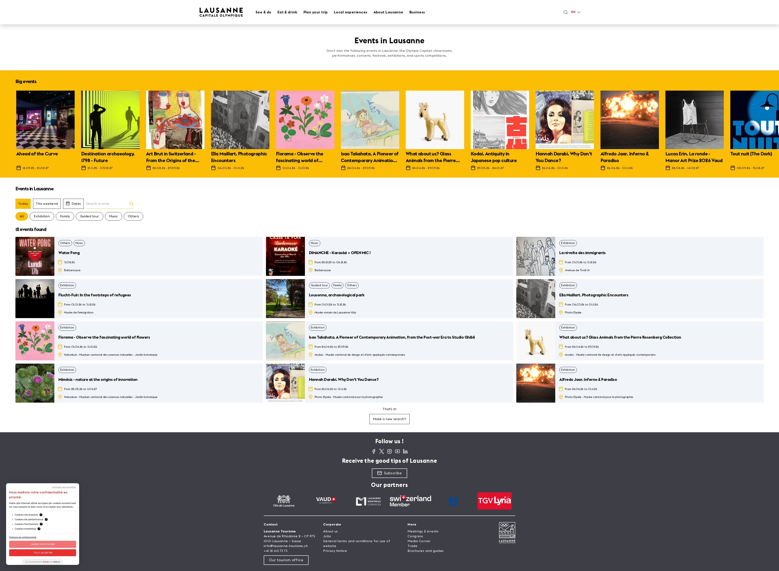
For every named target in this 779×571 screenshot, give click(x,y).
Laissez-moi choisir (43, 544)
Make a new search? (389, 419)
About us (330, 531)
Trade (412, 546)
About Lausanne (388, 12)
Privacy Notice (335, 551)
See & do (263, 12)
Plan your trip (315, 12)
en (573, 12)
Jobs (327, 536)
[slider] (389, 132)
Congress (415, 536)
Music (113, 216)
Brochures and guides (426, 551)
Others (133, 216)
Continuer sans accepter (64, 487)
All (22, 216)
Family (65, 216)
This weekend (47, 203)
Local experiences (350, 12)
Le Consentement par (42, 562)
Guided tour (89, 216)
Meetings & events (423, 531)
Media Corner (419, 541)
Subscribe (393, 473)
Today (23, 203)
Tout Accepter (42, 552)
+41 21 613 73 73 (275, 551)
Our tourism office (286, 560)
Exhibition (42, 216)
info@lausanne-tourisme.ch (286, 546)
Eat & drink (287, 12)
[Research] (565, 12)
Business (417, 12)
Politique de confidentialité (22, 537)
